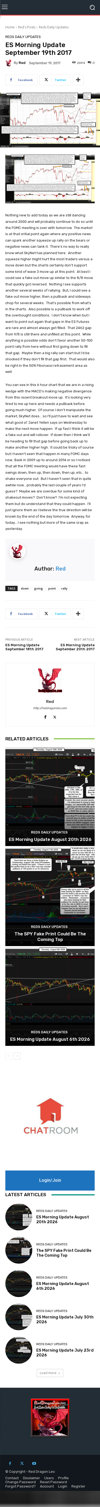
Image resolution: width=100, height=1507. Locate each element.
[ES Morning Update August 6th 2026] (50, 996)
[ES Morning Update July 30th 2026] (18, 1316)
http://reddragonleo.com (50, 708)
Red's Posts (26, 27)
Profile (63, 1478)
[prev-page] (8, 1056)
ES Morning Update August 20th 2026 (50, 839)
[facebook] (45, 716)
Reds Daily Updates (54, 27)
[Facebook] (10, 1463)
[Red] (9, 62)
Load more (48, 1373)
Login (62, 1486)
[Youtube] (34, 1463)
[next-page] (17, 1056)
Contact (12, 1478)
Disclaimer (31, 1478)
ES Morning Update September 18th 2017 (24, 647)
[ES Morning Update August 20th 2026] (50, 797)
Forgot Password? (20, 1486)
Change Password (20, 1482)
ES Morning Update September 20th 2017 (75, 647)
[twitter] (55, 716)
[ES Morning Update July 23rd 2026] (18, 1350)
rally (64, 588)
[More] (78, 80)
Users (49, 1478)
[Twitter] (22, 1463)
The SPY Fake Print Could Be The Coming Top (50, 936)
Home (10, 27)
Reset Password (53, 1482)
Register (78, 1486)
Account (47, 1486)
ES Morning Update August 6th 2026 (50, 1039)
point (52, 588)
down (25, 588)
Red (22, 62)
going (38, 588)
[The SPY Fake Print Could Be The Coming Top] (50, 896)
